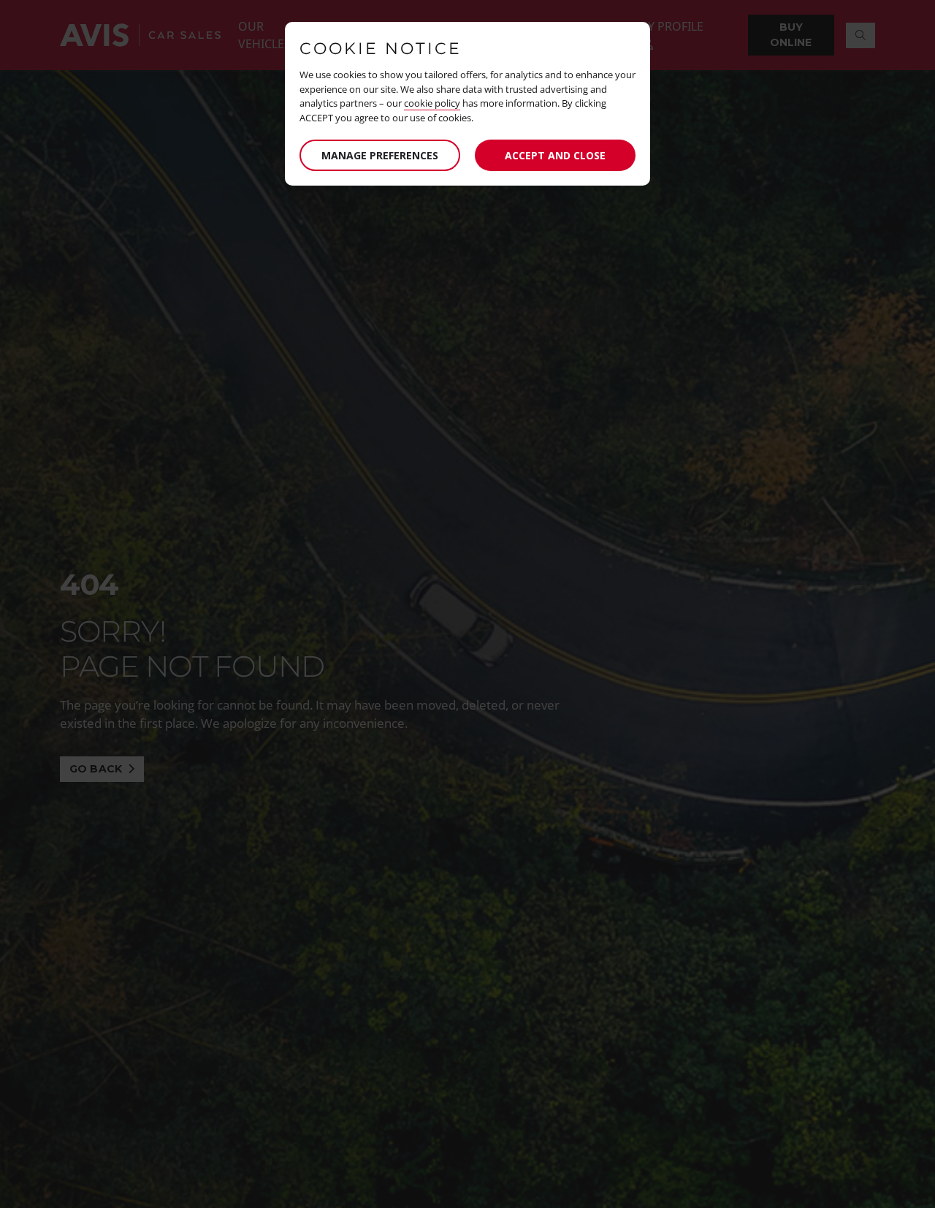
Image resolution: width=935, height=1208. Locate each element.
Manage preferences (379, 155)
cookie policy (432, 103)
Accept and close (555, 155)
